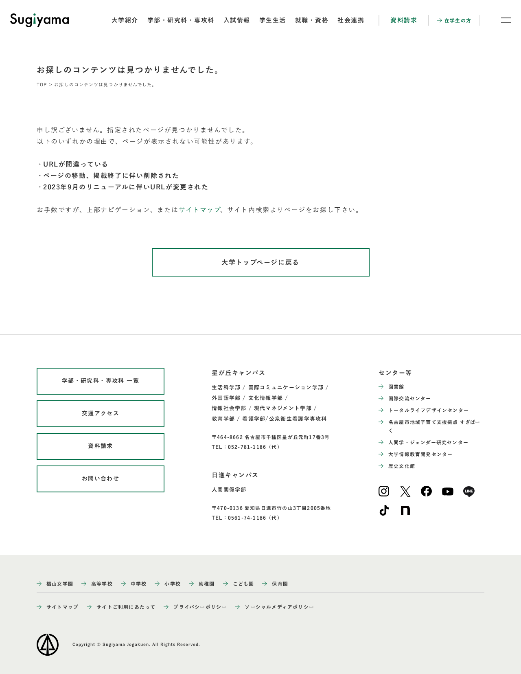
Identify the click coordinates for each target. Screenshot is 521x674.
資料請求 (403, 20)
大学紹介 (125, 20)
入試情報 (236, 20)
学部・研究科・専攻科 (181, 20)
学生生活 (272, 20)
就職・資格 (312, 20)
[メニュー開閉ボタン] (500, 20)
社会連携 (350, 20)
